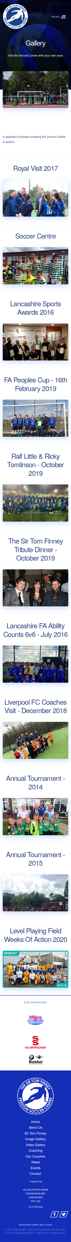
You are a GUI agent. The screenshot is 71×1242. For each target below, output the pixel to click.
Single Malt (58, 1233)
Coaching (35, 1150)
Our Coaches (35, 1156)
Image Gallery (35, 1138)
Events (36, 1167)
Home (35, 1121)
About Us (35, 1127)
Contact (35, 1173)
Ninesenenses (24, 1233)
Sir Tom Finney (35, 1133)
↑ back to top (35, 1181)
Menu (56, 17)
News (35, 1161)
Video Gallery (35, 1144)
